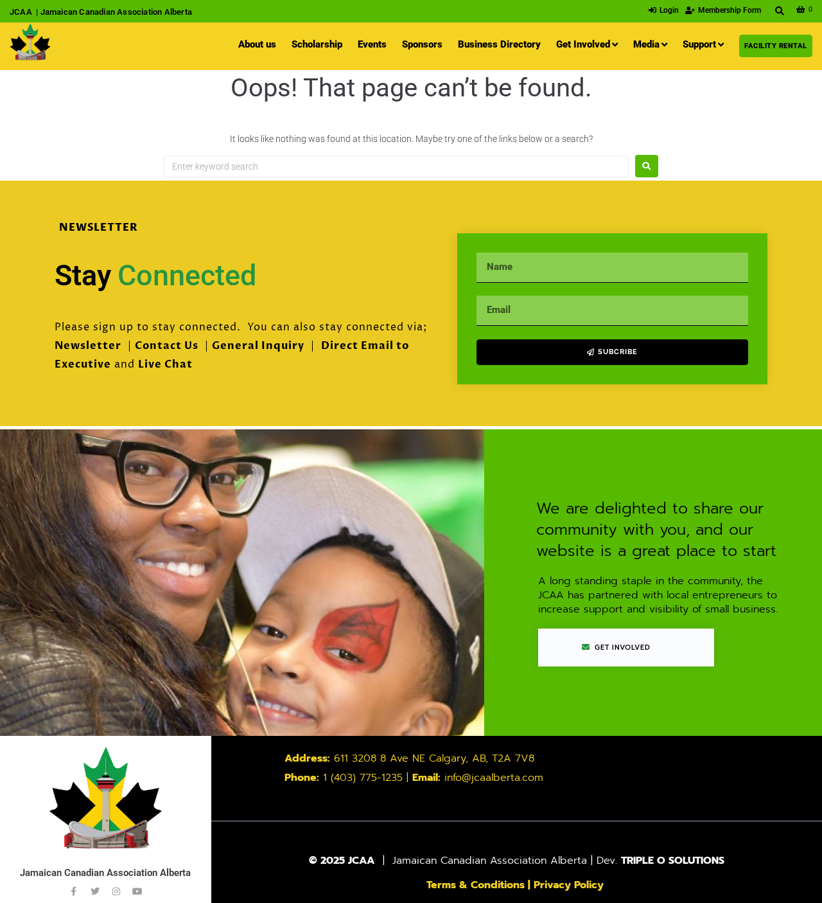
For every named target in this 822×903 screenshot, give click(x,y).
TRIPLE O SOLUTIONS (672, 860)
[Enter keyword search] (780, 10)
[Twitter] (95, 891)
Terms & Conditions (475, 885)
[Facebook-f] (73, 891)
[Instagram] (116, 891)
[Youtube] (137, 891)
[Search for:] (396, 166)
